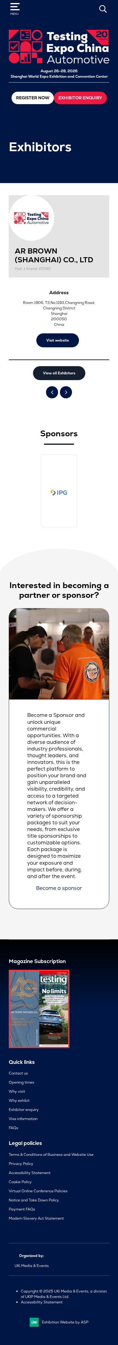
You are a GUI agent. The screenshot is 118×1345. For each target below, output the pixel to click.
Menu (14, 14)
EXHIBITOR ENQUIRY (80, 97)
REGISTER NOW (32, 97)
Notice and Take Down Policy (34, 1200)
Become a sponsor (59, 888)
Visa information (23, 1118)
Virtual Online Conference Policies (38, 1191)
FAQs (13, 1127)
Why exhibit (19, 1100)
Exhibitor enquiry (24, 1109)
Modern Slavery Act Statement (36, 1218)
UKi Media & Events (32, 1265)
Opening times (21, 1082)
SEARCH (103, 8)
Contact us (18, 1073)
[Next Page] (66, 392)
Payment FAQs (22, 1209)
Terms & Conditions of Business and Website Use (51, 1154)
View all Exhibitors (59, 373)
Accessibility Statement (30, 1172)
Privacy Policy (21, 1163)
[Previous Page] (52, 392)
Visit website (57, 340)
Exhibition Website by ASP (65, 1322)
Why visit (17, 1091)
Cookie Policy (20, 1182)
